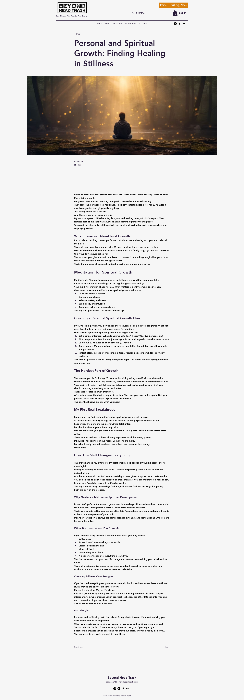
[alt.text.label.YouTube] (183, 23)
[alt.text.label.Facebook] (179, 23)
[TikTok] (175, 23)
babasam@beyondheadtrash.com (122, 681)
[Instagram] (114, 688)
